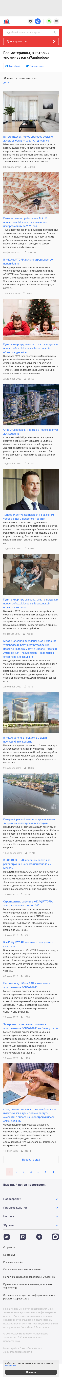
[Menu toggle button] (56, 21)
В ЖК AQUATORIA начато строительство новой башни (28, 261)
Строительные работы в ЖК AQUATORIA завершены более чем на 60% (28, 903)
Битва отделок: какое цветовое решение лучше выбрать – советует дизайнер (28, 138)
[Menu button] (49, 21)
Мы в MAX (14, 66)
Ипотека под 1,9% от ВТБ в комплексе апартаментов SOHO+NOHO (26, 985)
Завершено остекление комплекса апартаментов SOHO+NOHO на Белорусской (30, 1026)
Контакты (9, 1254)
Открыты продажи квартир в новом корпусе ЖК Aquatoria (30, 431)
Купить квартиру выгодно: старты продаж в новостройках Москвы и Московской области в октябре (30, 603)
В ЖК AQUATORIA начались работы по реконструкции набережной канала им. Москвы (27, 864)
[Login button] (38, 21)
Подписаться (37, 66)
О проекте (9, 1247)
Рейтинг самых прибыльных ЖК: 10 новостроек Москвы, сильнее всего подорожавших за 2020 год (25, 222)
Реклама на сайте (13, 1262)
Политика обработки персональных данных (29, 1276)
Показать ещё (31, 1159)
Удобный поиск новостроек (24, 32)
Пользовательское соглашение (22, 1269)
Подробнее (10, 1366)
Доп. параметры (17, 41)
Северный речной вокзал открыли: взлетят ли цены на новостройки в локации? (30, 821)
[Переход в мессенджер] (55, 1235)
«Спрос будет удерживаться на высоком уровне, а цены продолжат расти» (28, 516)
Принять (31, 1372)
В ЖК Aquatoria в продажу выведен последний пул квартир (25, 739)
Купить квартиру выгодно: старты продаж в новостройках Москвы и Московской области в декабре (30, 348)
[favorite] (31, 21)
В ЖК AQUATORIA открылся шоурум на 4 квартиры (28, 944)
